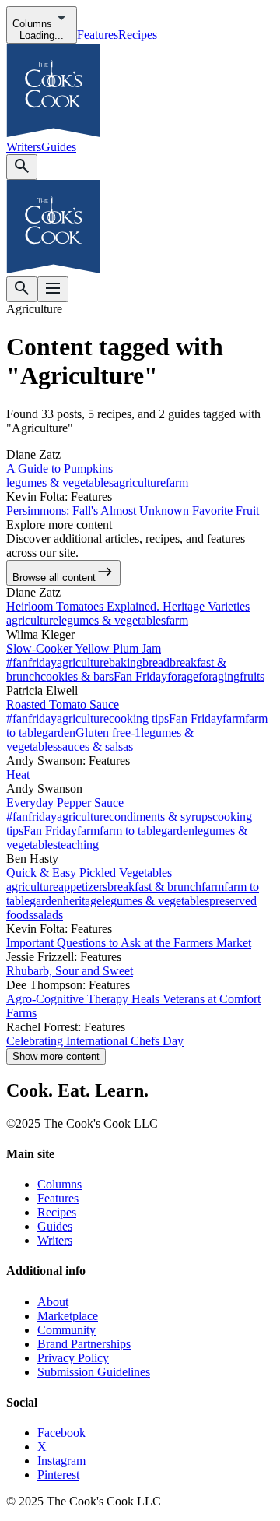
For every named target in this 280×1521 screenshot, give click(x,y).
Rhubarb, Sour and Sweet (69, 970)
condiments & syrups (160, 816)
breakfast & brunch (154, 886)
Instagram (61, 1460)
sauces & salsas (95, 746)
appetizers (82, 886)
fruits (252, 676)
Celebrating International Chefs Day (95, 1040)
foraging (219, 676)
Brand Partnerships (84, 1343)
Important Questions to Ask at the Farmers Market (128, 942)
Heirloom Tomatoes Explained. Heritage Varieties (128, 606)
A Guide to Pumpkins (59, 468)
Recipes (137, 34)
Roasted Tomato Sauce (62, 704)
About (52, 1301)
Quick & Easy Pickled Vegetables (89, 872)
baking (125, 662)
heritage (82, 900)
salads (48, 914)
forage (182, 676)
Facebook (61, 1432)
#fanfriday (31, 662)
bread (156, 662)
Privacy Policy (73, 1357)
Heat (18, 774)
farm (177, 482)
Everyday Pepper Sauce (65, 802)
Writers (23, 146)
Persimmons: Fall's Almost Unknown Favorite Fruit (132, 510)
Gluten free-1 (108, 732)
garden (58, 732)
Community (66, 1329)
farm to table (130, 830)
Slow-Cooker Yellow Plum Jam (83, 648)
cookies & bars (77, 676)
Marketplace (67, 1315)
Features (97, 34)
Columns (59, 1184)
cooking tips (139, 718)
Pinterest (58, 1474)
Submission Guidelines (93, 1371)
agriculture (140, 482)
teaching (78, 844)
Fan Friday (140, 676)
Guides (58, 146)
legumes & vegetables (60, 482)
